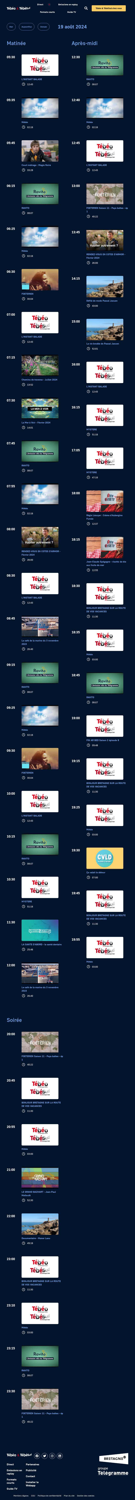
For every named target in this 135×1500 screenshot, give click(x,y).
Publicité (31, 1470)
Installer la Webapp (32, 1483)
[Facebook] (37, 1456)
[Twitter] (45, 1456)
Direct (40, 4)
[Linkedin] (60, 1456)
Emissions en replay (68, 4)
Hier (11, 26)
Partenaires (32, 1464)
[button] (86, 8)
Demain (43, 26)
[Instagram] (52, 1456)
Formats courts (47, 12)
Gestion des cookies (85, 1495)
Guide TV (71, 12)
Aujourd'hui (27, 26)
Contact (30, 1476)
